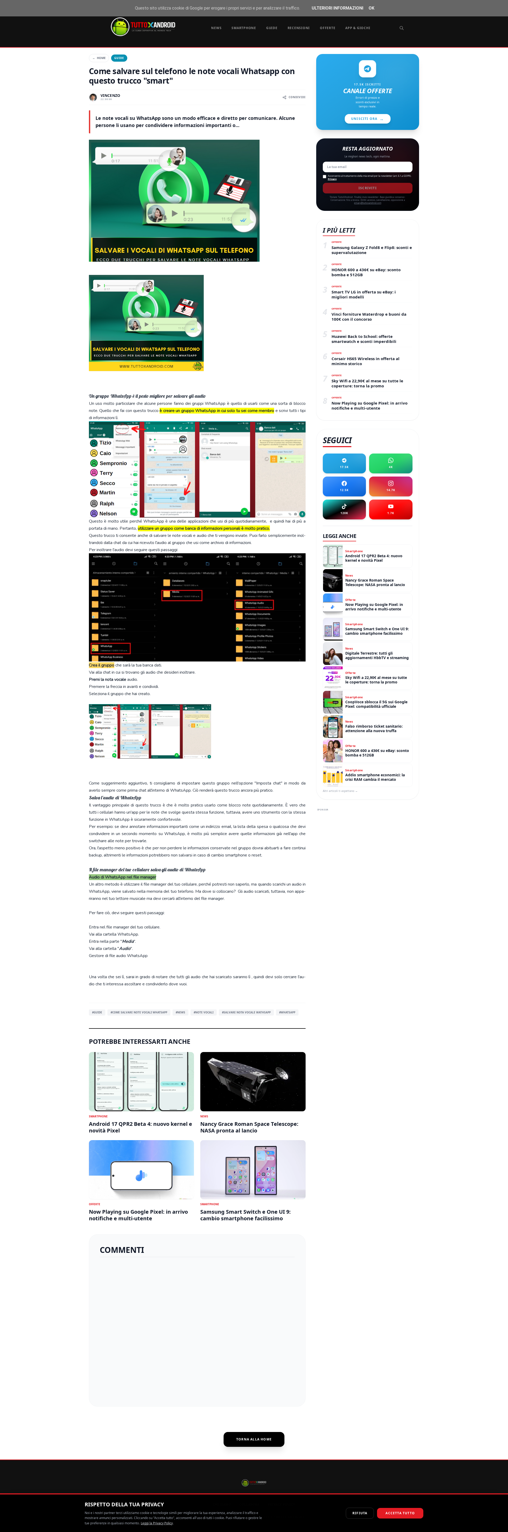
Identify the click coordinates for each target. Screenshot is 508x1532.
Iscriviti (368, 188)
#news (180, 1012)
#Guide (97, 1012)
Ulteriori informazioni (337, 8)
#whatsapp (287, 1012)
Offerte (327, 28)
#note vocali (204, 1012)
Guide (272, 28)
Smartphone (244, 28)
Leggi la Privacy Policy (157, 1523)
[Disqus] (197, 1329)
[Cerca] (401, 28)
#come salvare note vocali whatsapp (139, 1012)
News (216, 28)
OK (371, 8)
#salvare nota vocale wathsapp (246, 1012)
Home (99, 58)
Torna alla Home (254, 1439)
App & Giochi (357, 28)
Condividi (297, 97)
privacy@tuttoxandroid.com (367, 202)
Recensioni (299, 28)
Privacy (332, 179)
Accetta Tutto (400, 1513)
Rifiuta (359, 1513)
